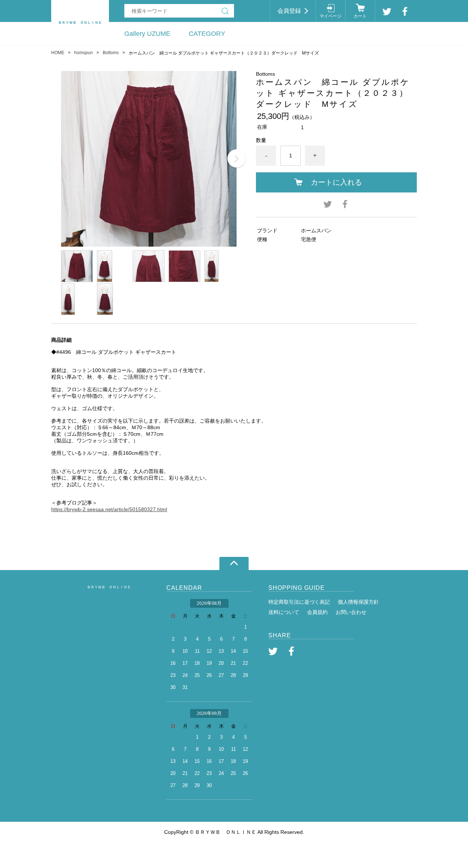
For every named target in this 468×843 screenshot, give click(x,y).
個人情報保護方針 (358, 602)
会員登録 (289, 11)
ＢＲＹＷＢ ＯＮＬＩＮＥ (109, 587)
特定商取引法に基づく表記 (299, 602)
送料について (283, 612)
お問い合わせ (351, 612)
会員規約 (317, 612)
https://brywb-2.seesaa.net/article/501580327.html (109, 509)
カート (360, 16)
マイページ (330, 16)
